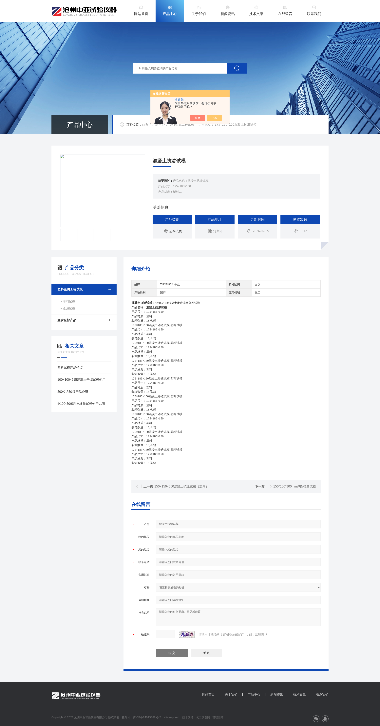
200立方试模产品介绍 (72, 391)
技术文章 (256, 14)
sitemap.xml (171, 717)
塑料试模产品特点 (70, 367)
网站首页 (141, 14)
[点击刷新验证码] (187, 634)
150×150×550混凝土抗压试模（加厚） (181, 486)
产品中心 (170, 14)
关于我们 (199, 14)
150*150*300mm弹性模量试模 (294, 486)
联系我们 (314, 14)
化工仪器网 (203, 717)
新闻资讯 (227, 14)
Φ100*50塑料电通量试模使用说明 (81, 403)
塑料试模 (204, 124)
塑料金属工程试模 (181, 124)
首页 (145, 124)
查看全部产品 (66, 320)
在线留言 (285, 14)
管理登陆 (217, 717)
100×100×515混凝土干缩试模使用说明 (84, 379)
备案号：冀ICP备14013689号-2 (141, 717)
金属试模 (69, 308)
